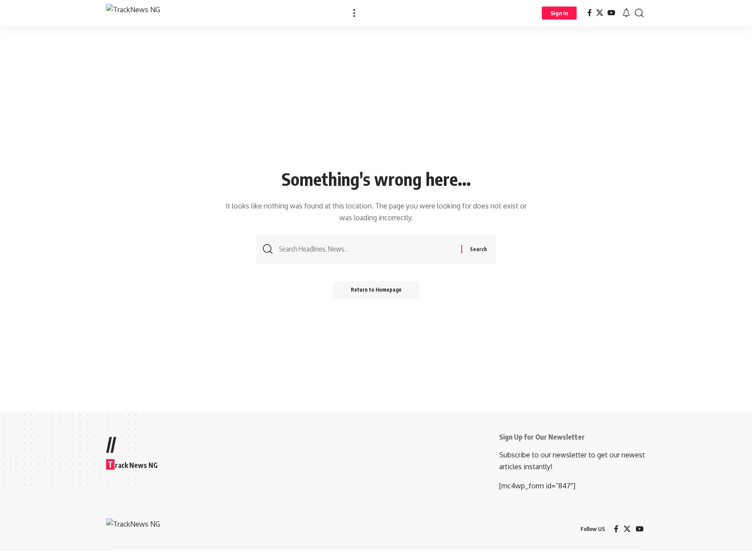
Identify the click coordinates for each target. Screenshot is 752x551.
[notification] (626, 13)
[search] (639, 13)
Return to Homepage (376, 289)
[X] (599, 13)
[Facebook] (589, 13)
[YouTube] (611, 13)
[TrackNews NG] (133, 13)
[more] (354, 13)
